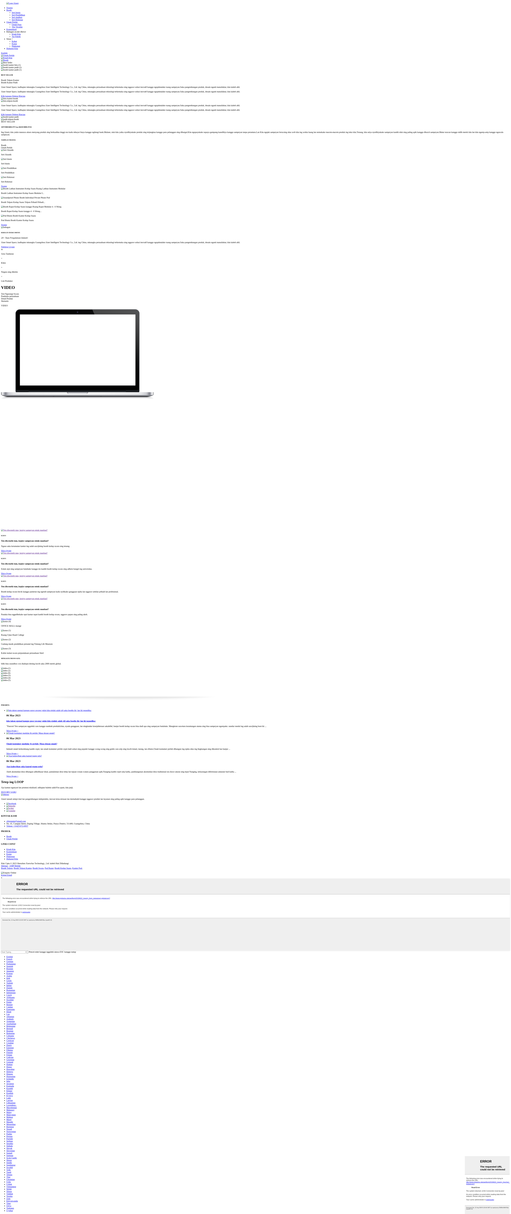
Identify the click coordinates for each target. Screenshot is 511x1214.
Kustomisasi (11, 29)
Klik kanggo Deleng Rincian (13, 96)
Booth (9, 10)
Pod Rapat (49, 868)
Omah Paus (16, 24)
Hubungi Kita (12, 48)
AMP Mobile (14, 866)
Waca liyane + (12, 731)
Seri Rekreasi (17, 20)
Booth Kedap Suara (63, 868)
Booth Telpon (7, 868)
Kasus (14, 44)
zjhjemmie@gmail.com (16, 821)
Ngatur (4, 186)
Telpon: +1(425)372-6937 (17, 826)
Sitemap (4, 866)
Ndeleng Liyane (8, 247)
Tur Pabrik (16, 36)
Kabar (14, 41)
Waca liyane (6, 551)
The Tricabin (17, 27)
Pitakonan (16, 46)
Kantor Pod (77, 868)
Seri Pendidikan (18, 15)
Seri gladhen (17, 17)
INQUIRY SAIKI (8, 792)
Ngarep (9, 8)
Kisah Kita (16, 34)
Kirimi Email (6, 875)
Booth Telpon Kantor (23, 868)
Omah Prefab (12, 22)
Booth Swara (38, 868)
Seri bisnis (16, 12)
